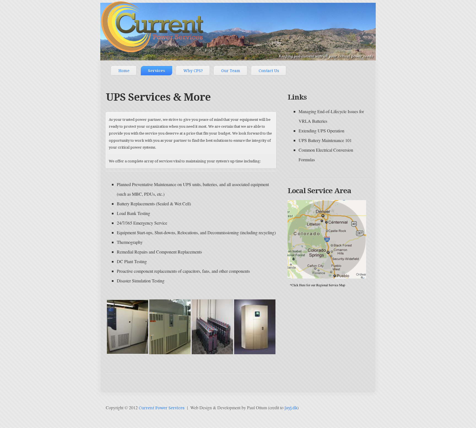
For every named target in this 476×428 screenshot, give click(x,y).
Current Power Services (162, 408)
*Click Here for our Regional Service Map (316, 285)
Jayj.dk (291, 408)
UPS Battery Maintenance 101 (325, 140)
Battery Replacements (136, 203)
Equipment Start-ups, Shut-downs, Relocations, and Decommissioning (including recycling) (196, 232)
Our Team (230, 71)
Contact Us (269, 71)
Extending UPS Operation (321, 130)
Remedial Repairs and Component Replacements (159, 252)
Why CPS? (193, 71)
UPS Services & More (158, 97)
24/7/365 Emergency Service (142, 223)
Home (123, 71)
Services (156, 71)
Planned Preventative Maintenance (146, 184)
